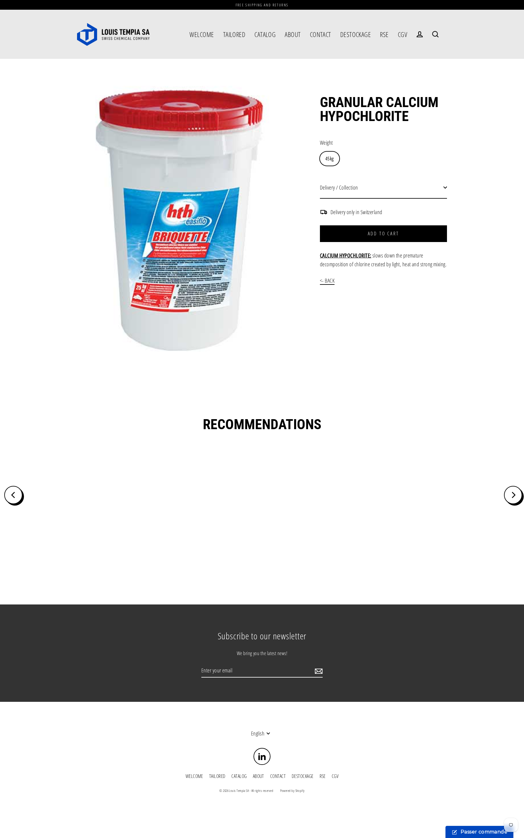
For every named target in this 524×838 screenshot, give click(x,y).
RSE (384, 34)
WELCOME (202, 34)
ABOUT (293, 34)
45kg (329, 158)
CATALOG (265, 34)
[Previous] (13, 495)
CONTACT (320, 34)
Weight (326, 142)
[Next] (513, 495)
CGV (402, 34)
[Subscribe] (318, 671)
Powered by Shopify (292, 790)
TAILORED (234, 34)
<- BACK (327, 280)
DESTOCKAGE (355, 34)
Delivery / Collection (339, 187)
